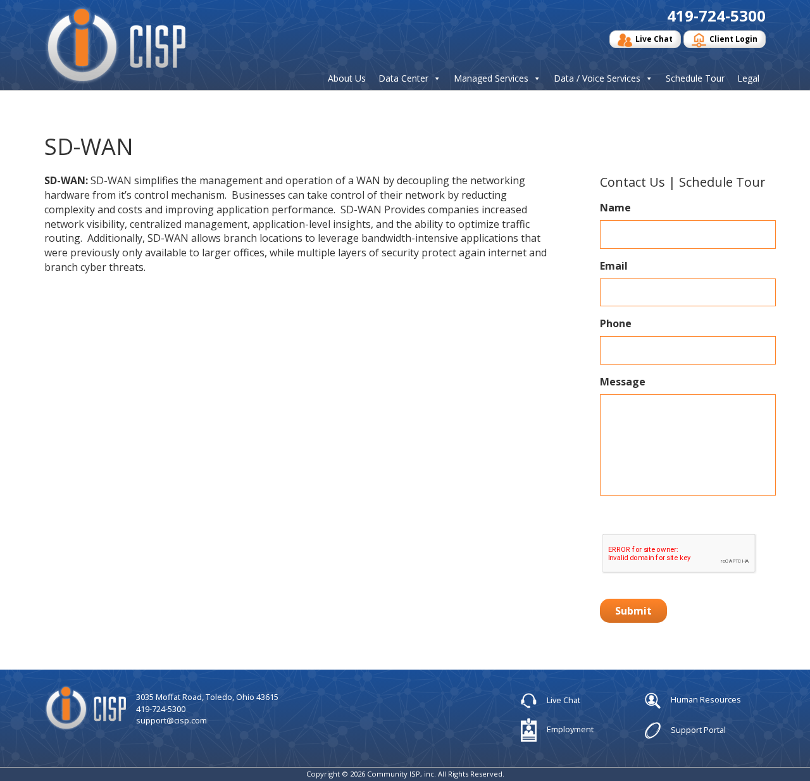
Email (614, 266)
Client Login (733, 39)
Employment (569, 729)
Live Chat (654, 39)
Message (622, 382)
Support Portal (697, 729)
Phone (616, 323)
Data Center (403, 78)
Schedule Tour (695, 78)
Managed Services (491, 78)
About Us (347, 78)
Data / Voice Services (597, 78)
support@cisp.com (171, 720)
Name (615, 208)
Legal (748, 78)
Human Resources (705, 700)
